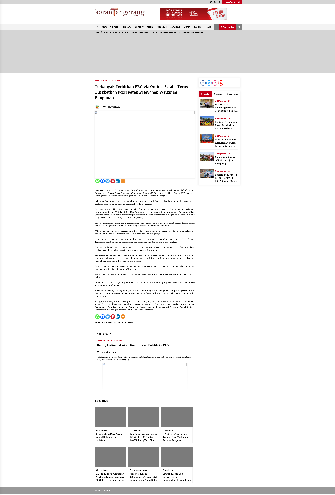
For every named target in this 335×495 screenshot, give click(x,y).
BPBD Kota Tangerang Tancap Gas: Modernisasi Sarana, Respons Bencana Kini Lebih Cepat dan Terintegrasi (177, 437)
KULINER (197, 27)
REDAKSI (207, 27)
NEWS (104, 27)
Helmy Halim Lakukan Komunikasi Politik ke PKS (133, 345)
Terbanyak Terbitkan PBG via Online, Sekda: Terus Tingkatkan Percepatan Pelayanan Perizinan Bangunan (141, 92)
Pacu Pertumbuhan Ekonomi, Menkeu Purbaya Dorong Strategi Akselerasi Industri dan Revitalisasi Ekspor (226, 142)
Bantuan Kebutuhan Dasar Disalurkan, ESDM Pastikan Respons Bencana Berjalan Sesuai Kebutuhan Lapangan (226, 125)
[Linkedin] (118, 181)
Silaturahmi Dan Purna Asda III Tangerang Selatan (109, 437)
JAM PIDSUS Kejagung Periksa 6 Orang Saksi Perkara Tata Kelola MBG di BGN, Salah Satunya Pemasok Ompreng (226, 107)
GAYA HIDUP (175, 27)
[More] (123, 181)
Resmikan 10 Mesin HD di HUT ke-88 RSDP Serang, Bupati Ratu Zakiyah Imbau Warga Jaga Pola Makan (226, 178)
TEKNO (150, 27)
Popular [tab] (206, 94)
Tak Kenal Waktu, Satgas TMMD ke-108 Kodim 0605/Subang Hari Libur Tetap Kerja (143, 437)
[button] (216, 27)
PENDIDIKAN (162, 27)
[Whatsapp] (97, 181)
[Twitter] (107, 181)
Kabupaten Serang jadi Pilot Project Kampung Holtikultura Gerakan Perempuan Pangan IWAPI (226, 160)
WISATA (187, 27)
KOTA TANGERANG (104, 80)
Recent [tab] (219, 94)
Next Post (102, 333)
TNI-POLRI (114, 27)
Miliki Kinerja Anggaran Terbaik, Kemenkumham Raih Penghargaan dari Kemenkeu (110, 477)
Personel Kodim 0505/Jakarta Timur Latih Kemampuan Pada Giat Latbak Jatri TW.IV (143, 477)
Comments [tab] (233, 94)
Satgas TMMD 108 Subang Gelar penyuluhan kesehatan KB (176, 477)
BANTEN (138, 27)
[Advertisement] (167, 54)
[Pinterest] (112, 181)
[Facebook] (102, 181)
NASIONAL (127, 27)
